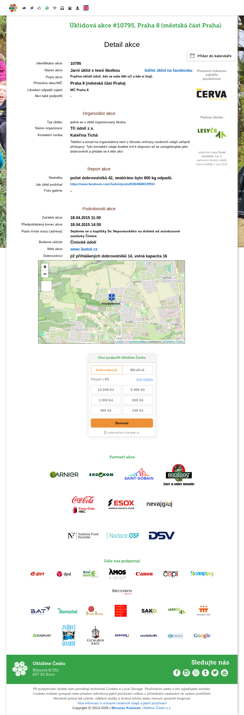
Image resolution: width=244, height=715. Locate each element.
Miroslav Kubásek (126, 708)
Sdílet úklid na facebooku (168, 70)
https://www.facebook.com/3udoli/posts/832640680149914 (112, 184)
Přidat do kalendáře (215, 55)
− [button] (44, 274)
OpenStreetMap (137, 341)
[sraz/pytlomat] (111, 295)
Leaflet (119, 341)
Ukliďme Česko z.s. (157, 708)
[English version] (86, 6)
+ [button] (44, 267)
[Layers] (46, 286)
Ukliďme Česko (174, 341)
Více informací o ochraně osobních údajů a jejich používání (122, 703)
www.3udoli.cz (84, 249)
